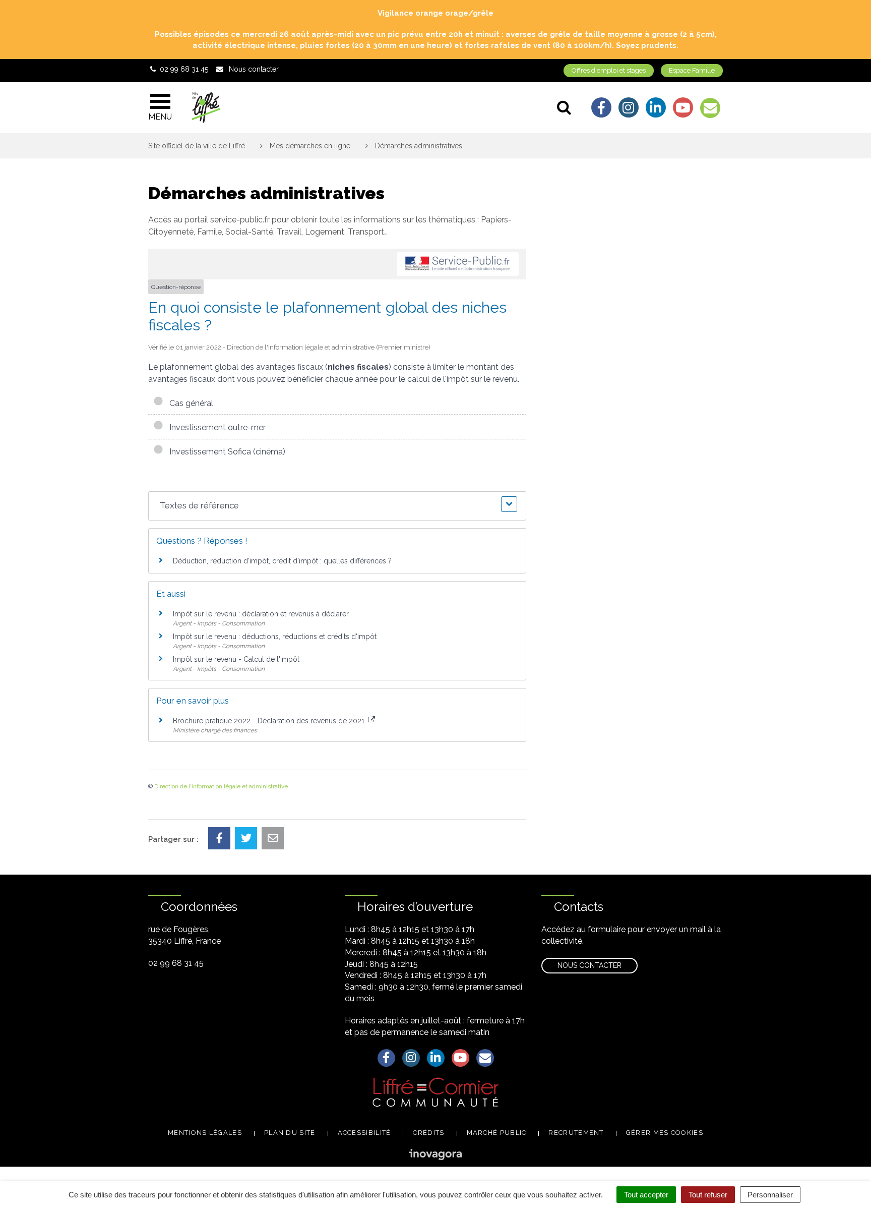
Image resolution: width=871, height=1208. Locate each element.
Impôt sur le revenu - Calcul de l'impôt (236, 659)
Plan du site (290, 1132)
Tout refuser (708, 1194)
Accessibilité (364, 1132)
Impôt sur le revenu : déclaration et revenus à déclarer (261, 614)
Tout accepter (646, 1194)
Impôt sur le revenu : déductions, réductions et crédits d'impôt (275, 636)
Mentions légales (205, 1132)
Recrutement (575, 1132)
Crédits (428, 1132)
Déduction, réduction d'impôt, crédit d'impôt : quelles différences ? (282, 561)
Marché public (497, 1132)
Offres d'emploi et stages (609, 70)
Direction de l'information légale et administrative (221, 786)
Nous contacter (589, 965)
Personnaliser (770, 1194)
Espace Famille (692, 70)
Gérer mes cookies (664, 1132)
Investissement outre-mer (215, 427)
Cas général (189, 403)
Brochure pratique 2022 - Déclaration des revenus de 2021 (269, 721)
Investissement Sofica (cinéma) (225, 451)
